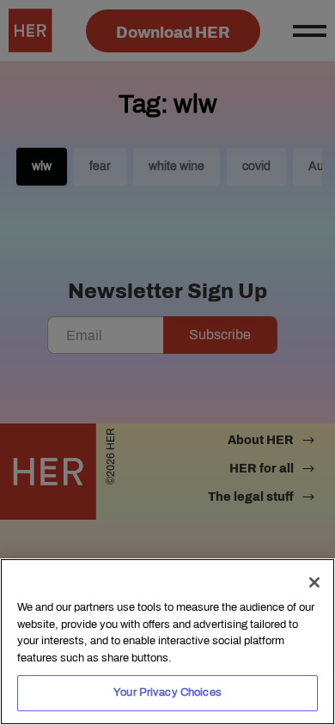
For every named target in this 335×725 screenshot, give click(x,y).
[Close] (314, 582)
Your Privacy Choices (167, 692)
